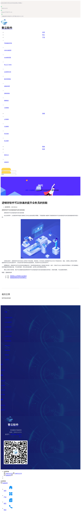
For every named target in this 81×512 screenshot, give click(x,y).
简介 (43, 34)
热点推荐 (3, 394)
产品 (43, 37)
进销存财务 (7, 350)
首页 (43, 32)
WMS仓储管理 (8, 322)
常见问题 (3, 390)
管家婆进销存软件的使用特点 (18, 277)
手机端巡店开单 (8, 317)
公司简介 (3, 370)
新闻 (43, 113)
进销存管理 (7, 345)
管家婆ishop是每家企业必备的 (18, 276)
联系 (43, 149)
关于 (2, 364)
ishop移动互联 (8, 326)
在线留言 (3, 409)
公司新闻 (3, 380)
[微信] (16, 463)
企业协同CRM (8, 336)
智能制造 (7, 354)
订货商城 (7, 359)
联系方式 (3, 405)
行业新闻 (31, 190)
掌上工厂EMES (8, 331)
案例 (43, 146)
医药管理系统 (8, 340)
